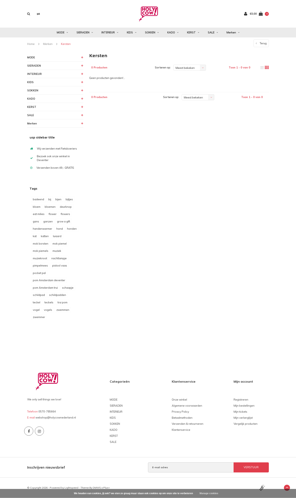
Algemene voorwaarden (187, 405)
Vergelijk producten (246, 423)
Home (31, 43)
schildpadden (57, 295)
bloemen (50, 206)
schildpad (39, 295)
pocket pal (39, 273)
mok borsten (40, 243)
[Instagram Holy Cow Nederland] (39, 431)
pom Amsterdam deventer (49, 280)
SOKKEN (150, 32)
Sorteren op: (163, 67)
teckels (49, 302)
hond (59, 228)
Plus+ (106, 487)
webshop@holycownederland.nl (55, 417)
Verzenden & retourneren (187, 423)
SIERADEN (83, 32)
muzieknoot (40, 258)
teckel (36, 302)
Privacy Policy (180, 411)
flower (53, 214)
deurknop (66, 206)
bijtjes (69, 199)
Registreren (241, 399)
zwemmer (39, 317)
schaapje (67, 287)
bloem (36, 206)
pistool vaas (59, 265)
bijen (58, 199)
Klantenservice (181, 429)
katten (45, 236)
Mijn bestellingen (244, 405)
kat (35, 236)
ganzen (48, 221)
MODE (60, 32)
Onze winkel (179, 399)
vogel (36, 309)
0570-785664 (47, 411)
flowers (65, 214)
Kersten (66, 43)
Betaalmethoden (182, 417)
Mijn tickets (240, 411)
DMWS (97, 487)
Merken (231, 32)
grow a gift (63, 221)
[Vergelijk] (38, 14)
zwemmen (62, 309)
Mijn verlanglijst (243, 417)
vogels (48, 309)
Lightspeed (71, 487)
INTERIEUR (108, 32)
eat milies (39, 214)
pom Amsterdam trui (45, 287)
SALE (211, 32)
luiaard (57, 236)
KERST (191, 32)
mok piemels (40, 250)
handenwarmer (42, 228)
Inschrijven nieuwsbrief (46, 467)
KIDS (130, 32)
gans (36, 221)
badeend (38, 199)
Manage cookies (209, 493)
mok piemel (60, 243)
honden (72, 228)
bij (49, 199)
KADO (171, 32)
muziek (57, 250)
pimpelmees (40, 265)
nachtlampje (59, 258)
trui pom (62, 302)
